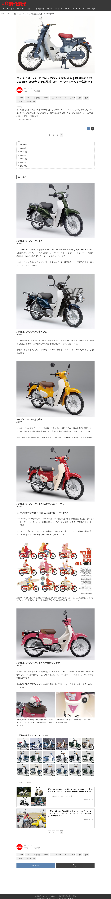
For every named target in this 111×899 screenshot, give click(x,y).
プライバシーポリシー (50, 896)
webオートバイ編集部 (32, 91)
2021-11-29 (28, 89)
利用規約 (38, 896)
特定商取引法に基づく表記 (67, 896)
